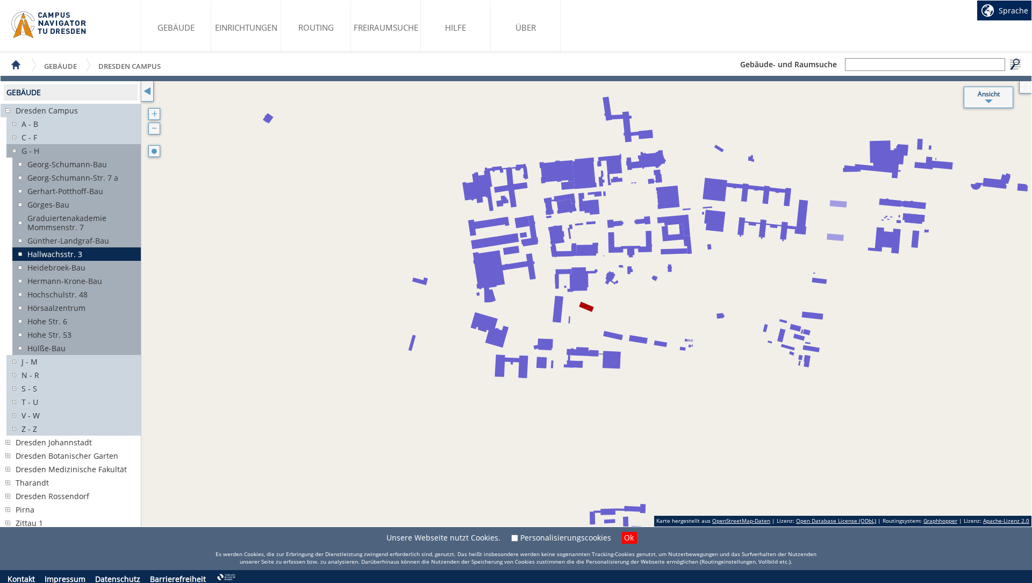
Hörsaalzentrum (56, 308)
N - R (30, 375)
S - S (29, 388)
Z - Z (29, 429)
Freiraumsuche (386, 27)
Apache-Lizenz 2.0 (1006, 520)
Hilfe (455, 27)
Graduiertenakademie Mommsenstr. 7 (66, 222)
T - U (30, 402)
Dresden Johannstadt (54, 442)
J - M (30, 362)
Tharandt (32, 483)
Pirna (25, 509)
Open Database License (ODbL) (836, 520)
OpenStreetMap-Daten (741, 520)
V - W (31, 415)
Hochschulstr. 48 (57, 294)
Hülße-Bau (46, 348)
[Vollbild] (1025, 87)
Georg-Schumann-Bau (67, 164)
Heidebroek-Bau (56, 267)
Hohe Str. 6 (47, 321)
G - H (30, 151)
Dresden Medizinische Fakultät (71, 469)
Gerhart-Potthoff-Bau (65, 191)
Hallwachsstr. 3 (54, 254)
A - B (30, 124)
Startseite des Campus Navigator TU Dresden (49, 24)
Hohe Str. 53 (49, 335)
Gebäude (176, 27)
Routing (316, 27)
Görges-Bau (48, 205)
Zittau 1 (29, 523)
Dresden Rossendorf (52, 496)
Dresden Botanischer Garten (67, 456)
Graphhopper (940, 520)
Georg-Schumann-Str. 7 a (72, 178)
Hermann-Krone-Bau (64, 281)
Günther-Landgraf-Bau (68, 241)
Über (525, 27)
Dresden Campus (129, 65)
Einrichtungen (246, 27)
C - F (29, 137)
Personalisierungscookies (565, 537)
